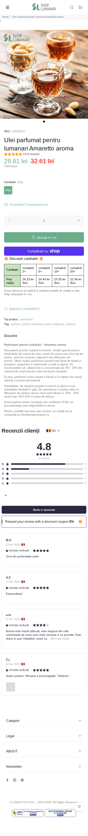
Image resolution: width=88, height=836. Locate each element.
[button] (21, 155)
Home (5, 16)
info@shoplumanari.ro (34, 414)
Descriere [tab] (10, 335)
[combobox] (6, 495)
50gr (8, 190)
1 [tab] (44, 122)
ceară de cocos (52, 353)
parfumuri (26, 319)
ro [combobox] (54, 430)
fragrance (58, 324)
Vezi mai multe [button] (59, 638)
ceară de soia (32, 353)
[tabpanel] (44, 74)
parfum (15, 324)
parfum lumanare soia (36, 324)
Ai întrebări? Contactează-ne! (29, 204)
